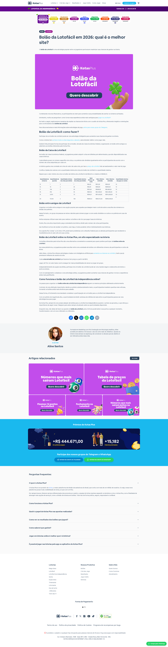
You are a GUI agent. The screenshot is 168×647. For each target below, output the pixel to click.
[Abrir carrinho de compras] (138, 3)
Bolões (83, 568)
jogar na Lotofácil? (104, 118)
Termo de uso (52, 625)
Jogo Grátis (87, 3)
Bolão (42, 31)
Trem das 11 (52, 594)
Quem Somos (113, 568)
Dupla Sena (52, 580)
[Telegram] (92, 318)
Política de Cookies (85, 625)
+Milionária (52, 591)
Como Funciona (114, 571)
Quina (51, 577)
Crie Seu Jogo (85, 571)
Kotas (51, 488)
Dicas (104, 3)
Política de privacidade (67, 625)
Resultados (84, 574)
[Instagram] (84, 616)
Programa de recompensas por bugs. (107, 625)
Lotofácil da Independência (58, 574)
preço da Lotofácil (94, 166)
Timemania (52, 582)
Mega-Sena (52, 568)
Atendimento (113, 574)
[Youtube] (88, 616)
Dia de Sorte (53, 588)
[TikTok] (93, 616)
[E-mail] (97, 318)
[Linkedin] (81, 318)
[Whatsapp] (87, 318)
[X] (76, 318)
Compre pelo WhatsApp (157, 643)
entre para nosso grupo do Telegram (95, 127)
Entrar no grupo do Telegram (70, 459)
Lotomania (52, 585)
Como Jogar (96, 3)
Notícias (83, 580)
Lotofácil (49, 31)
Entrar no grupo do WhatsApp (100, 459)
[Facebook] (71, 318)
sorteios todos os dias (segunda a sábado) (66, 140)
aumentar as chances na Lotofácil (104, 253)
